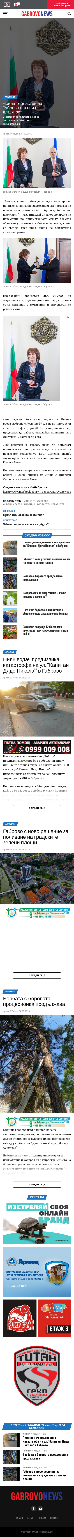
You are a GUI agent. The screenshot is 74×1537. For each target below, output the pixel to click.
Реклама (42, 1518)
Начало (19, 1518)
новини (30, 504)
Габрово (43, 501)
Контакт (54, 1518)
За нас (30, 1518)
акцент (30, 501)
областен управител (51, 504)
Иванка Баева (13, 504)
